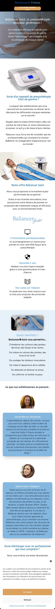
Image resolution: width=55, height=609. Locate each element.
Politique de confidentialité (36, 605)
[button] (50, 560)
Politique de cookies (16, 605)
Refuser (27, 599)
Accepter (27, 592)
